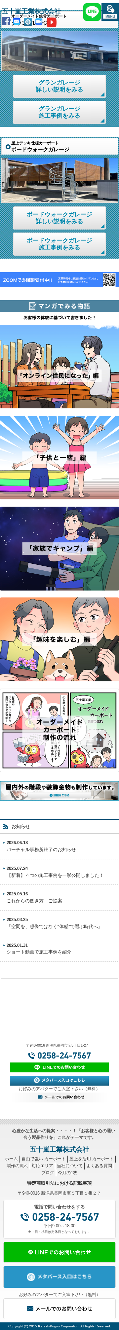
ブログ (47, 1172)
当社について (70, 1165)
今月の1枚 (67, 1172)
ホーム (11, 1158)
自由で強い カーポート (43, 1158)
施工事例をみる (59, 112)
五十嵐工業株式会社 (31, 11)
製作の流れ (17, 1165)
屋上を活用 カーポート (91, 1158)
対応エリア (42, 1165)
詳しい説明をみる (59, 86)
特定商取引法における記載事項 (59, 1183)
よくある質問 (99, 1165)
